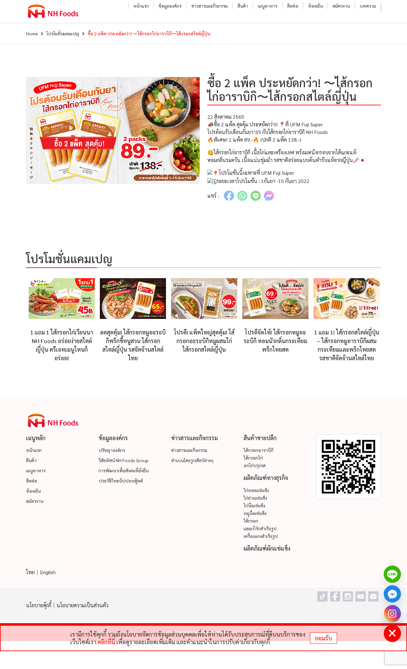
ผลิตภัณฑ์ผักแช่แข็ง (267, 548)
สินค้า (243, 6)
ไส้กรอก (251, 521)
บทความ (368, 6)
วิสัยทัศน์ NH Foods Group (123, 460)
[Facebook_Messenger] (392, 593)
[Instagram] (392, 613)
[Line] (392, 574)
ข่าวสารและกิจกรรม (209, 6)
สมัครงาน (341, 6)
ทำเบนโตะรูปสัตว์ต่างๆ (192, 460)
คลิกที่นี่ (106, 641)
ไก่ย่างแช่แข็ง (255, 498)
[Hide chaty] (392, 633)
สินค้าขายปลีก (260, 437)
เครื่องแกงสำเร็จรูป (261, 536)
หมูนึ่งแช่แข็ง (255, 513)
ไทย (30, 572)
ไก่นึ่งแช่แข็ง (254, 505)
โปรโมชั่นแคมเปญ (62, 33)
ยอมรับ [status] (323, 638)
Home (32, 33)
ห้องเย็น (315, 6)
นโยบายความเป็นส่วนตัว (82, 605)
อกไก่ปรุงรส (255, 465)
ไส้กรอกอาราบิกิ (258, 450)
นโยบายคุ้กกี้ (38, 605)
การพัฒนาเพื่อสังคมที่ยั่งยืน (123, 470)
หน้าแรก (141, 6)
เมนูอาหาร (267, 6)
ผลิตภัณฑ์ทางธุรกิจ (266, 477)
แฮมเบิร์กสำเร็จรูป (260, 528)
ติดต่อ (292, 6)
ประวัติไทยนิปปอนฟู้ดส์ (121, 480)
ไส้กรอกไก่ (253, 458)
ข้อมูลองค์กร (170, 6)
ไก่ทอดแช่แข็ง (256, 490)
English (48, 572)
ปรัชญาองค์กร (112, 450)
